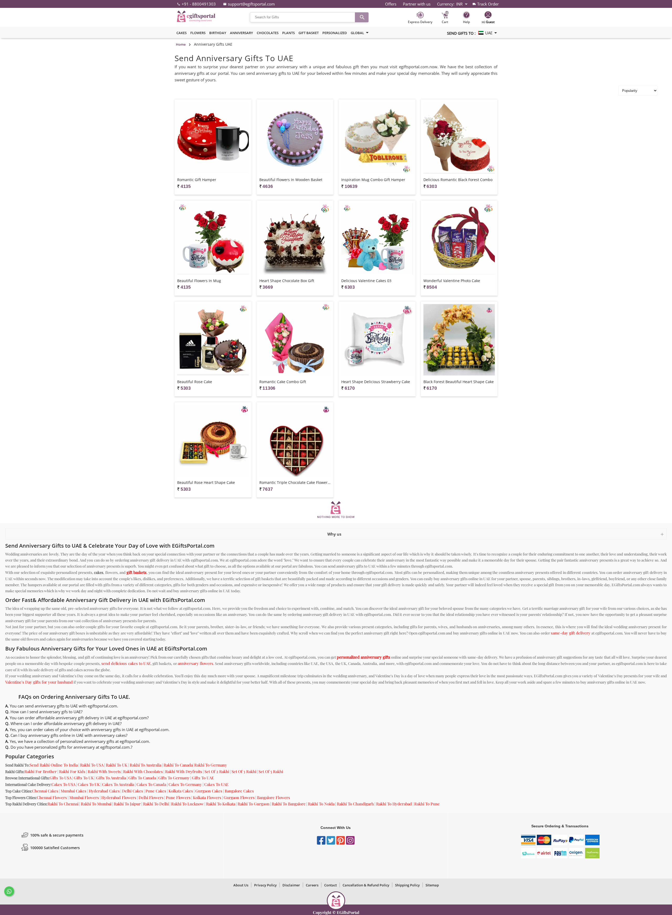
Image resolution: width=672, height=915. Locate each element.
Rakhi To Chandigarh (355, 803)
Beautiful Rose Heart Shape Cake (206, 482)
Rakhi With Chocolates (143, 771)
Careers (312, 885)
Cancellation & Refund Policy (366, 885)
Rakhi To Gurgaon (253, 803)
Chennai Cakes (45, 791)
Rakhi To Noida (321, 803)
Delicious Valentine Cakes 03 (366, 280)
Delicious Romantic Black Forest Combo (457, 179)
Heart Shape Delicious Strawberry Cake (375, 381)
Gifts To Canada (142, 777)
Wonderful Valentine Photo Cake (451, 280)
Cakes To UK (89, 784)
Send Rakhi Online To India (54, 765)
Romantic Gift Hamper (196, 179)
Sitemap (432, 885)
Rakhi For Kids (72, 771)
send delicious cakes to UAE (126, 663)
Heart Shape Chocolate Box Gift (286, 280)
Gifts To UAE (203, 777)
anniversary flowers (195, 663)
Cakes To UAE (216, 784)
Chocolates (268, 32)
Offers (390, 4)
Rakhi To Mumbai (96, 803)
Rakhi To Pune (427, 803)
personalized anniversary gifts (363, 657)
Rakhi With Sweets (104, 771)
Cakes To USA (63, 784)
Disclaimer (291, 885)
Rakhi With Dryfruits (183, 771)
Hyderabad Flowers (118, 797)
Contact (330, 885)
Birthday (217, 32)
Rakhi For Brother (40, 771)
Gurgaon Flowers (239, 797)
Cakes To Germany (185, 784)
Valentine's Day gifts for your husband (39, 682)
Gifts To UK (84, 777)
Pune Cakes (155, 791)
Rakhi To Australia (145, 765)
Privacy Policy (265, 885)
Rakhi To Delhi (156, 803)
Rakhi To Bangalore (289, 803)
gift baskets (136, 572)
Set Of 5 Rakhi (271, 771)
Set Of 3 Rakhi (244, 771)
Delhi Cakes (132, 791)
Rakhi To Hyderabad (394, 803)
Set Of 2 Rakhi (216, 771)
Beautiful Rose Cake (194, 381)
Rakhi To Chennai (63, 803)
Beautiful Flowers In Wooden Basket (290, 179)
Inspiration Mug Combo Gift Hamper (373, 179)
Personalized (334, 32)
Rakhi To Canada (178, 765)
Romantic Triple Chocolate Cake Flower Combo (295, 482)
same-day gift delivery (570, 633)
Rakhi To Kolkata (220, 803)
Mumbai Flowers (84, 797)
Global (357, 32)
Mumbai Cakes (73, 791)
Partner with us (416, 4)
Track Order (488, 4)
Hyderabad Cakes (104, 791)
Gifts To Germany (174, 777)
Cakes (181, 32)
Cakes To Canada (151, 784)
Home (181, 44)
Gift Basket (308, 32)
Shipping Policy (407, 885)
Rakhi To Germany (210, 765)
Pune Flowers (178, 797)
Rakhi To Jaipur (127, 803)
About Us (240, 885)
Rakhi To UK (116, 765)
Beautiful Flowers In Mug (199, 280)
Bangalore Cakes (239, 791)
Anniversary (241, 32)
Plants (288, 32)
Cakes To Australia (118, 784)
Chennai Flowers (52, 797)
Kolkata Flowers (207, 797)
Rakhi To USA (91, 765)
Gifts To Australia (111, 777)
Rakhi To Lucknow (187, 803)
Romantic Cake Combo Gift (282, 381)
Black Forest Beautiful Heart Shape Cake (458, 381)
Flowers (198, 32)
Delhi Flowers (151, 797)
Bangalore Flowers (273, 797)
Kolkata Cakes (181, 791)
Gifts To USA (60, 777)
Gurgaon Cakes (208, 791)
